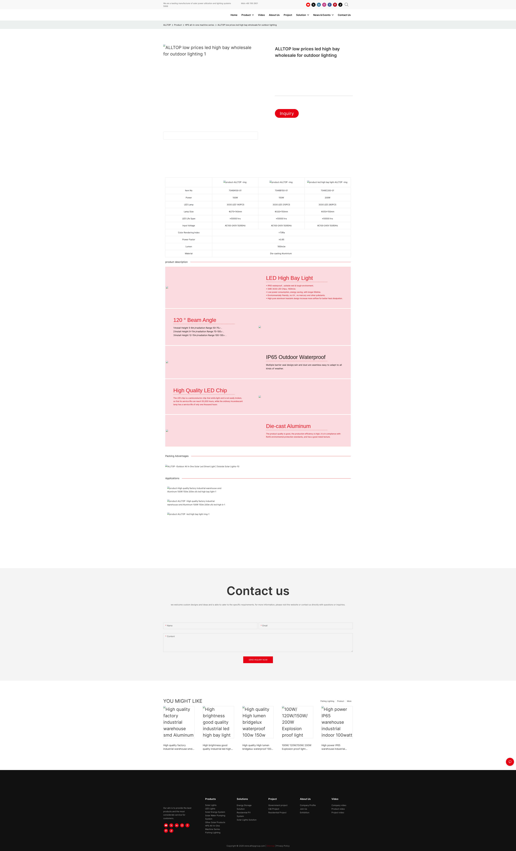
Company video (339, 805)
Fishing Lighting (327, 701)
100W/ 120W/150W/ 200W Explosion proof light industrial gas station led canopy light (296, 747)
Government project (277, 805)
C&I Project (273, 809)
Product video (338, 809)
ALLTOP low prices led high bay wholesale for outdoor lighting (247, 25)
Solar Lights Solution (247, 820)
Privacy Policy (283, 846)
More (349, 701)
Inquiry (287, 113)
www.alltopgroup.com (254, 846)
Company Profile (308, 805)
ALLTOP (167, 25)
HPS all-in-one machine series (199, 25)
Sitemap (271, 846)
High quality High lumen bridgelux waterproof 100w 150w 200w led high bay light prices (257, 747)
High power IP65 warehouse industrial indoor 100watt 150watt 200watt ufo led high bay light (335, 747)
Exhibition (304, 812)
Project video (338, 812)
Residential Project (277, 812)
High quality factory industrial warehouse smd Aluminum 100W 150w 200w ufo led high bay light (178, 747)
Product (178, 25)
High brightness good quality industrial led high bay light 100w (217, 747)
